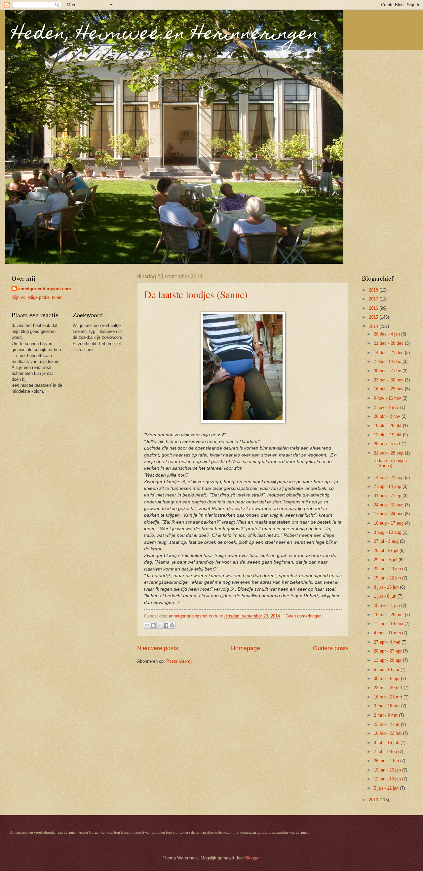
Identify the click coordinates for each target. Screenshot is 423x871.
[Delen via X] (159, 625)
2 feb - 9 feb (386, 751)
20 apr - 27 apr (388, 651)
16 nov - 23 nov (389, 388)
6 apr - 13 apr (387, 669)
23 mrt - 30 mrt (389, 687)
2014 (374, 326)
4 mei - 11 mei (388, 632)
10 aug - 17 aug (389, 523)
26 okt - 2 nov (388, 416)
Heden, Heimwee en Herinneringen (165, 35)
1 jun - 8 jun (386, 596)
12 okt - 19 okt (388, 434)
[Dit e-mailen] (147, 625)
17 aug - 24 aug (389, 513)
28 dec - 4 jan (387, 334)
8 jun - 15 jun (387, 587)
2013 (374, 799)
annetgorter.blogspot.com (44, 288)
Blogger (252, 857)
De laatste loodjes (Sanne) (196, 294)
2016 (374, 308)
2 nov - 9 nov (387, 407)
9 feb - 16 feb (387, 742)
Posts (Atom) (179, 661)
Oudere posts (331, 648)
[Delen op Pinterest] (172, 625)
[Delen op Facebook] (166, 625)
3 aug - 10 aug (388, 532)
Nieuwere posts (157, 648)
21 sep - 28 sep (389, 453)
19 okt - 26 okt (388, 425)
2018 (374, 290)
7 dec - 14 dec (388, 361)
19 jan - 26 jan (388, 770)
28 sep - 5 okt (388, 443)
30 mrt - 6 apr (387, 678)
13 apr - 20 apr (388, 660)
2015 (374, 317)
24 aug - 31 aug (389, 504)
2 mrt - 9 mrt (386, 715)
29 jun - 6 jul (386, 559)
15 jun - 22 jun (388, 577)
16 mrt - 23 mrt (389, 696)
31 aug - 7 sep (388, 495)
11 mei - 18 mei (389, 623)
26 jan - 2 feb (387, 760)
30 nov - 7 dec (388, 370)
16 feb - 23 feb (388, 733)
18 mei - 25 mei (389, 614)
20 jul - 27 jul (387, 550)
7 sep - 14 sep (388, 486)
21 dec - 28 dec (389, 343)
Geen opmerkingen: (304, 616)
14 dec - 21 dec (389, 352)
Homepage (245, 648)
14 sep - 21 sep (389, 477)
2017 (374, 299)
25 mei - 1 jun (387, 605)
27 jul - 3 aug (387, 541)
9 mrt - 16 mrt (387, 705)
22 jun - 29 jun (388, 568)
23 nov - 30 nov (389, 379)
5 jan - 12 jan (387, 788)
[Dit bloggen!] (153, 625)
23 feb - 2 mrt (387, 724)
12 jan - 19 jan (388, 778)
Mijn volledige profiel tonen (37, 297)
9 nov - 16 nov (388, 398)
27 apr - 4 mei (388, 642)
